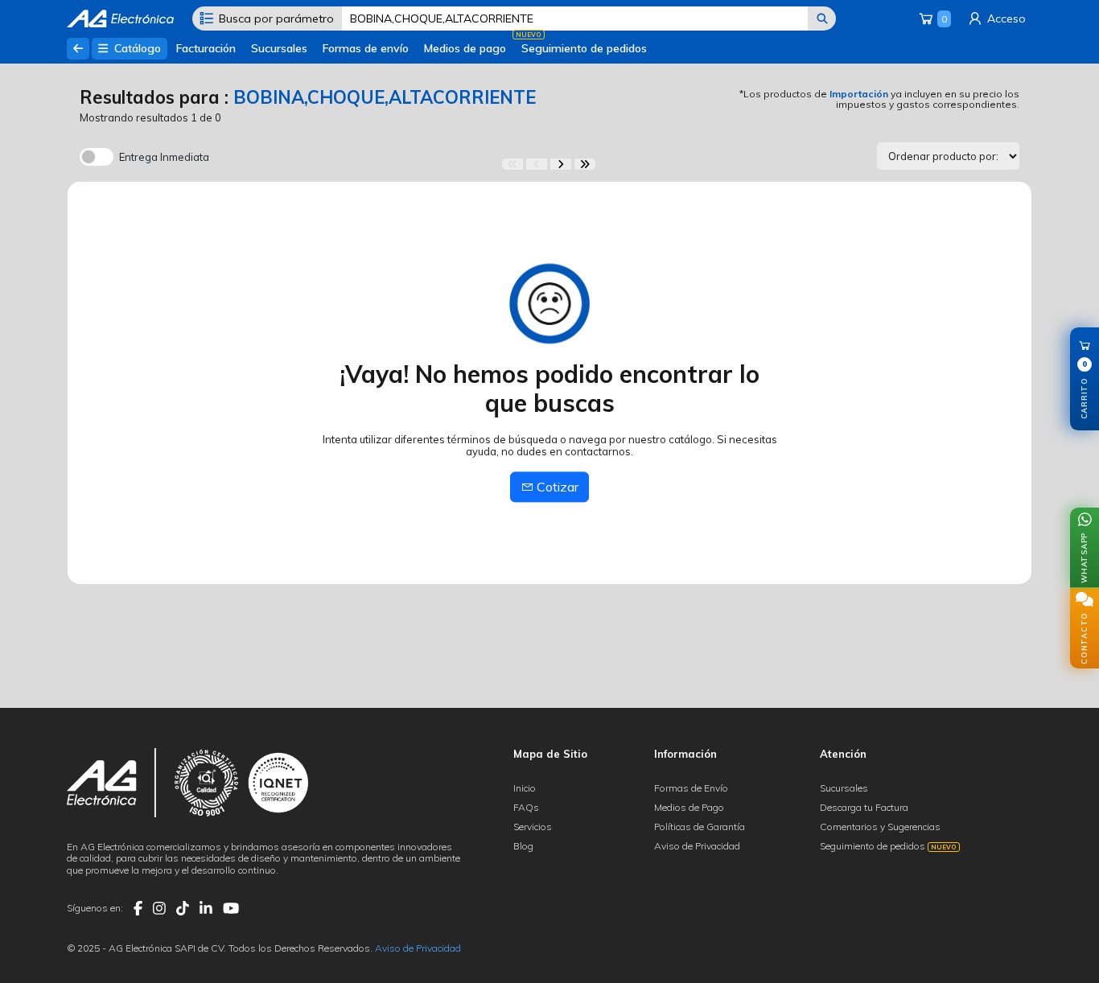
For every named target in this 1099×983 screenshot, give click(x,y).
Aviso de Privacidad (697, 846)
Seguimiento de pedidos (584, 48)
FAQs (526, 807)
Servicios (532, 827)
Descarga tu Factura (864, 807)
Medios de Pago (689, 807)
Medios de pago (465, 48)
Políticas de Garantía (699, 827)
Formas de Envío (691, 788)
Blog (523, 846)
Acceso (1005, 18)
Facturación (206, 48)
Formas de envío (366, 48)
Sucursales (279, 48)
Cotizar (555, 487)
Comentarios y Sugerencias (880, 827)
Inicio (524, 788)
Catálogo (136, 48)
